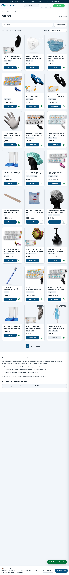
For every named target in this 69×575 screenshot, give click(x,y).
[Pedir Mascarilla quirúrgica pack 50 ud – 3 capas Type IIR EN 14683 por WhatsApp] (63, 67)
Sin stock (55, 337)
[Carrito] (50, 6)
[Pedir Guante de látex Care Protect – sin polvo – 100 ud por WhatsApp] (19, 144)
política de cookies (17, 572)
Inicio (3, 12)
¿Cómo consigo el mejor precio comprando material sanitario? (21, 386)
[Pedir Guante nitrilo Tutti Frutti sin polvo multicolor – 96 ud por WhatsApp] (41, 260)
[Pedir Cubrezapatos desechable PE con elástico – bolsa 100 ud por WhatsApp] (19, 335)
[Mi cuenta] (46, 6)
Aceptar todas (61, 570)
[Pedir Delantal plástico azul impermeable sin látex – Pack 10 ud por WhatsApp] (63, 337)
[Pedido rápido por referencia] (41, 6)
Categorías (10, 12)
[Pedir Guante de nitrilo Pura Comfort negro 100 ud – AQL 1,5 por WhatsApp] (63, 106)
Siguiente (37, 346)
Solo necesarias (47, 570)
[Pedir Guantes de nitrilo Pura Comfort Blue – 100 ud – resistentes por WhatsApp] (41, 106)
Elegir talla (10, 67)
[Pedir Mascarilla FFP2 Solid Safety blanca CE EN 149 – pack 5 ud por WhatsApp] (41, 67)
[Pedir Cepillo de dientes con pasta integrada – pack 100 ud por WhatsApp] (19, 299)
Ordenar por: (45, 30)
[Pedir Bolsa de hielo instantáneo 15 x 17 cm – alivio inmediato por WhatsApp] (41, 222)
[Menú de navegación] (66, 6)
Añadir (32, 67)
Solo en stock (61, 24)
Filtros (8, 24)
